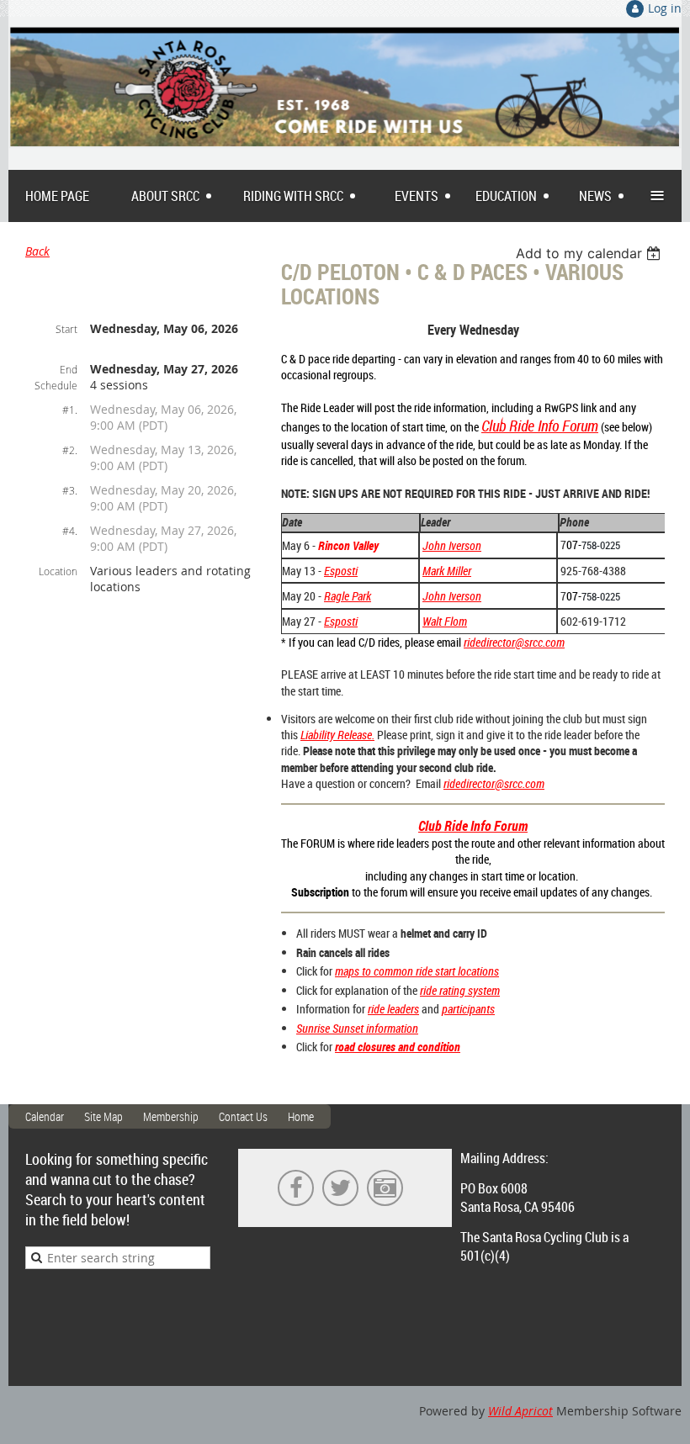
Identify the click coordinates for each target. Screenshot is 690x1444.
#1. (69, 409)
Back (37, 251)
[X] (340, 1188)
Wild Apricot (520, 1411)
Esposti (341, 621)
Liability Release (336, 735)
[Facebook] (296, 1188)
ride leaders (393, 1009)
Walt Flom (444, 621)
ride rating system (460, 990)
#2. (69, 450)
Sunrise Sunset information (357, 1028)
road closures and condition (397, 1047)
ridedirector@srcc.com (514, 642)
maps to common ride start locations (417, 971)
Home (301, 1116)
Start (66, 329)
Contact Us (243, 1116)
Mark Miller (446, 571)
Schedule (55, 385)
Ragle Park (347, 596)
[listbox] (590, 253)
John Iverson (451, 545)
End (68, 369)
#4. (69, 530)
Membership (171, 1116)
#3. (69, 490)
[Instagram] (385, 1188)
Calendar (44, 1116)
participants (468, 1009)
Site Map (103, 1116)
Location (58, 571)
